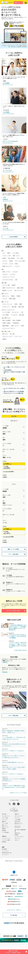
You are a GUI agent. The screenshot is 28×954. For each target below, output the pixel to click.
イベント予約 (5, 823)
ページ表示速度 (5, 832)
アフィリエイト (5, 850)
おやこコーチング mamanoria (10, 141)
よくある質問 (17, 819)
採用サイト (18, 909)
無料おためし (18, 2)
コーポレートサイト (11, 909)
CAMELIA (5, 199)
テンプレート (5, 819)
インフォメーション (6, 838)
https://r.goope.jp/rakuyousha (8, 230)
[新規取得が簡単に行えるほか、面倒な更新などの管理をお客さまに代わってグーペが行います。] (23, 432)
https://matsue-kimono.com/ (8, 84)
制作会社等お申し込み (7, 852)
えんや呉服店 (6, 83)
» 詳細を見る (5, 662)
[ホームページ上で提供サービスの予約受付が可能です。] (23, 444)
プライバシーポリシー (19, 836)
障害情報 (4, 841)
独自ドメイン (5, 825)
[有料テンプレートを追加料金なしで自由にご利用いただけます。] (23, 450)
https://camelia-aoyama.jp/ (7, 200)
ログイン (16, 840)
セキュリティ (17, 838)
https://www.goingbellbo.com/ (8, 171)
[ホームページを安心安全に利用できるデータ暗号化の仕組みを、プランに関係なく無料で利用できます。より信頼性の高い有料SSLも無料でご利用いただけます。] (23, 438)
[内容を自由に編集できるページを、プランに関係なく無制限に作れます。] (23, 426)
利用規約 (16, 834)
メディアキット (5, 854)
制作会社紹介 (17, 827)
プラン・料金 (5, 817)
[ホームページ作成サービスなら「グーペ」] (7, 2)
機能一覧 (4, 821)
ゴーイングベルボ (7, 170)
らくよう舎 (5, 228)
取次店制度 (4, 849)
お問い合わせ (17, 821)
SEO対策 (4, 830)
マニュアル (17, 817)
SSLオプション (5, 827)
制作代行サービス (18, 823)
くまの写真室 (6, 112)
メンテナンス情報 (6, 840)
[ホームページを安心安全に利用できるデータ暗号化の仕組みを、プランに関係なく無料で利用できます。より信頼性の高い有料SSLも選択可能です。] (23, 503)
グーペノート (17, 825)
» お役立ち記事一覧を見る (20, 650)
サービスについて (6, 816)
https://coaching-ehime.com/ (8, 142)
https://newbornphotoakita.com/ (8, 113)
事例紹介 (4, 828)
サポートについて (18, 816)
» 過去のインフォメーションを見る (18, 792)
